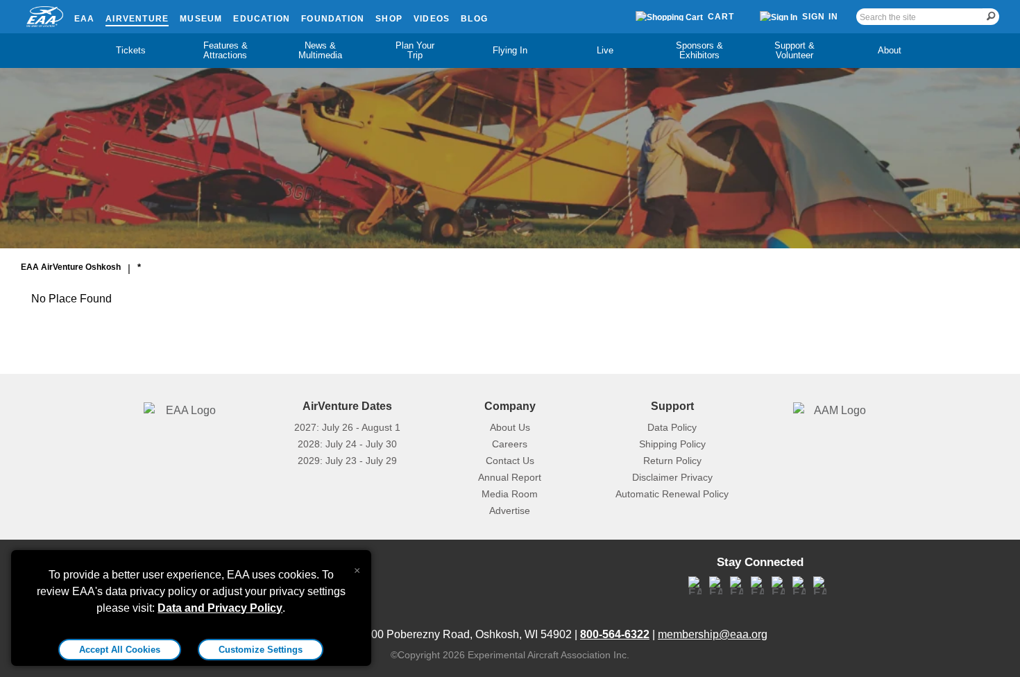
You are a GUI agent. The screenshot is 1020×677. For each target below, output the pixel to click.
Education (261, 19)
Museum (201, 19)
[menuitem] (130, 50)
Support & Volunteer (794, 50)
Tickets (131, 50)
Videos (432, 19)
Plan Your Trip (415, 50)
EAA (84, 19)
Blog (474, 19)
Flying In (510, 50)
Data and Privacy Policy (220, 608)
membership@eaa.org (712, 634)
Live (605, 50)
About (889, 50)
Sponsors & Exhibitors (699, 50)
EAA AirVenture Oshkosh (71, 267)
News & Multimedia (320, 50)
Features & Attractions (225, 50)
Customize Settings (261, 649)
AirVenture (137, 19)
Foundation (332, 19)
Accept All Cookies (119, 649)
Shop (388, 19)
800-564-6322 (614, 634)
